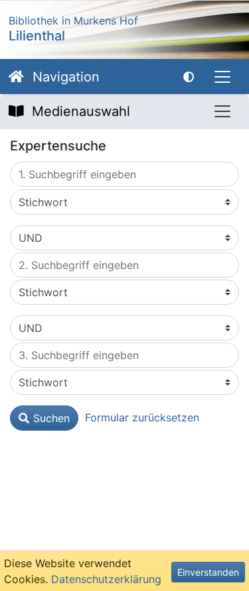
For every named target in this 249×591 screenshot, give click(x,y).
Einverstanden (208, 572)
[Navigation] (222, 76)
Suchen (51, 418)
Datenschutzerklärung (106, 579)
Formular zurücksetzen (142, 417)
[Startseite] (16, 77)
